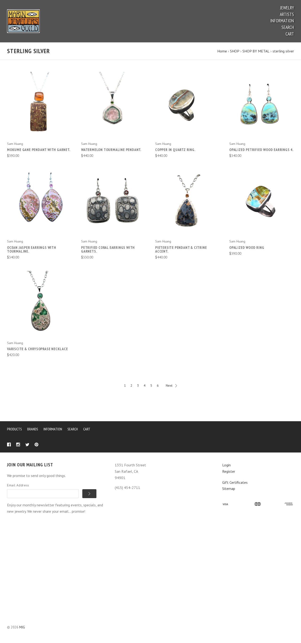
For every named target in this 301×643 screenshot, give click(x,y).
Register (228, 471)
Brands (32, 429)
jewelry (287, 8)
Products (14, 429)
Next (169, 385)
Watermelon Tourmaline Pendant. (111, 149)
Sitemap (228, 488)
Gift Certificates (235, 482)
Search (287, 27)
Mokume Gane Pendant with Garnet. (39, 149)
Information (282, 21)
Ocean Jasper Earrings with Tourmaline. (31, 249)
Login (226, 465)
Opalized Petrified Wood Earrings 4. (261, 149)
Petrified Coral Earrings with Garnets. (108, 249)
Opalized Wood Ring (246, 247)
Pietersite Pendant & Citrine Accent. (181, 249)
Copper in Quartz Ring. (175, 149)
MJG (22, 627)
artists (287, 14)
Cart (289, 34)
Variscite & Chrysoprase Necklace (37, 348)
